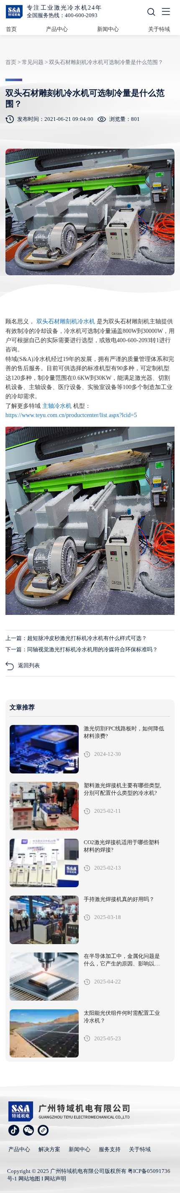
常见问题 (33, 62)
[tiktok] (13, 1130)
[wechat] (28, 1130)
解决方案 (49, 1149)
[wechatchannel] (43, 1130)
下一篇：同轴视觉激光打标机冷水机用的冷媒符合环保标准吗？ (81, 649)
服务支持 (110, 1149)
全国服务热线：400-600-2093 (62, 15)
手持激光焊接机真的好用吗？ (119, 899)
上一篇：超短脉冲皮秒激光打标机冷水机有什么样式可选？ (76, 638)
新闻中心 (108, 29)
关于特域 (159, 29)
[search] (151, 12)
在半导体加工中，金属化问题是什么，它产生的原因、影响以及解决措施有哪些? (122, 963)
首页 (11, 29)
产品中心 (57, 29)
